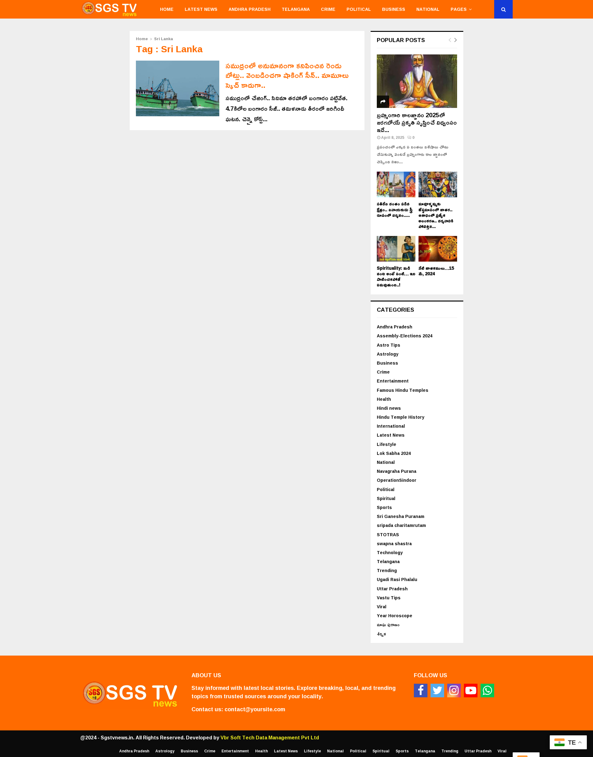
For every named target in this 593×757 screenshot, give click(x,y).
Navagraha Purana (396, 471)
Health (384, 399)
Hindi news (389, 408)
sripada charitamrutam (401, 525)
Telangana (296, 9)
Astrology (387, 354)
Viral (381, 606)
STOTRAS (388, 534)
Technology (390, 552)
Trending (387, 570)
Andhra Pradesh (250, 9)
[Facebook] (420, 690)
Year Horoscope (394, 615)
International (391, 426)
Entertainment (393, 381)
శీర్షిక (381, 634)
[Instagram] (454, 690)
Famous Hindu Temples (402, 390)
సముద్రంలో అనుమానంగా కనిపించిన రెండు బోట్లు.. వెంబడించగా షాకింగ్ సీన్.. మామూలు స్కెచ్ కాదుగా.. (287, 75)
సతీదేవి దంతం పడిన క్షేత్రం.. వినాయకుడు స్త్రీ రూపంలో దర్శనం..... (395, 209)
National (427, 9)
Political (359, 9)
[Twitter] (437, 690)
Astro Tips (388, 345)
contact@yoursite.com (255, 709)
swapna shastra (394, 543)
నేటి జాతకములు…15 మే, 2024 (436, 271)
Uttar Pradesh (392, 588)
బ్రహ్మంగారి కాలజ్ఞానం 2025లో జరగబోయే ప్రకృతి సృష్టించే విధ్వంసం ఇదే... (417, 122)
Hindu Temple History (400, 417)
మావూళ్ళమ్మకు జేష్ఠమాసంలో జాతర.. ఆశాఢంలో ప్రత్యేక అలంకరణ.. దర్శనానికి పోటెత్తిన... (435, 214)
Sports (384, 507)
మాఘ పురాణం (388, 624)
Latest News (201, 9)
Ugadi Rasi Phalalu (397, 579)
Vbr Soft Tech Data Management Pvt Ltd (270, 737)
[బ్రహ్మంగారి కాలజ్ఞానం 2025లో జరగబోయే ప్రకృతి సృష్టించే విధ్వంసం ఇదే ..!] (417, 81)
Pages (459, 9)
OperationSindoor (396, 480)
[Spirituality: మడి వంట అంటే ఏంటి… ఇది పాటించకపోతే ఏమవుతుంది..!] (396, 249)
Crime (328, 9)
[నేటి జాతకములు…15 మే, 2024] (437, 249)
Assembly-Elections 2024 (404, 335)
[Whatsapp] (487, 690)
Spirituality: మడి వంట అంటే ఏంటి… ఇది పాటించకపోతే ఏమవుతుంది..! (396, 276)
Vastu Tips (389, 597)
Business (393, 9)
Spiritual (386, 498)
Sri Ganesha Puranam (400, 516)
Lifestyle (386, 444)
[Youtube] (470, 690)
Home (167, 9)
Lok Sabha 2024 (394, 453)
